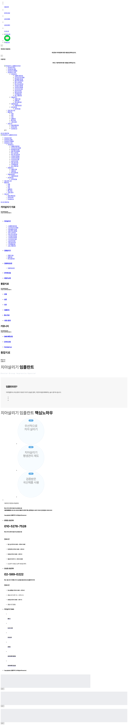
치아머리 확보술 (19, 87)
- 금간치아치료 (11, 241)
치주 (12, 117)
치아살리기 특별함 (12, 71)
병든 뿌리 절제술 (19, 81)
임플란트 (13, 118)
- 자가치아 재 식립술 (13, 227)
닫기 (2, 688)
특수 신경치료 (18, 82)
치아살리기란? (11, 67)
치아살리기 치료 (12, 72)
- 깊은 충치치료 (12, 242)
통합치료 (10, 112)
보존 (12, 115)
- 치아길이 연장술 (12, 236)
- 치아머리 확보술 (12, 237)
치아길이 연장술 (19, 85)
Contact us (14, 128)
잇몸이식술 (17, 99)
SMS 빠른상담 (15, 125)
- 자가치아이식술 (12, 239)
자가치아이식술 (19, 89)
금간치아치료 (18, 90)
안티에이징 (14, 107)
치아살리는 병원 (12, 69)
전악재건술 (17, 109)
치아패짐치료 (18, 94)
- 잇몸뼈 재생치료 (12, 226)
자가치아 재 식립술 (19, 77)
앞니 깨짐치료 (18, 95)
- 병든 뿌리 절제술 (12, 231)
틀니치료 (13, 120)
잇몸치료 (17, 100)
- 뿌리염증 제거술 (12, 229)
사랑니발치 (14, 122)
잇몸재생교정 (14, 104)
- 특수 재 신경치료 (12, 234)
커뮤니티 (10, 123)
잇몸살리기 (14, 97)
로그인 (2, 133)
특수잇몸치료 (18, 102)
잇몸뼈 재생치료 (19, 76)
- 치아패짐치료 (11, 244)
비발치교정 (7, 278)
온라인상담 (14, 127)
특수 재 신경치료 (19, 84)
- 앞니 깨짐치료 (12, 246)
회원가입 (6, 133)
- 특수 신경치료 (12, 232)
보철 (12, 114)
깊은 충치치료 (18, 92)
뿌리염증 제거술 (19, 79)
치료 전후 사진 (11, 110)
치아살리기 (14, 74)
